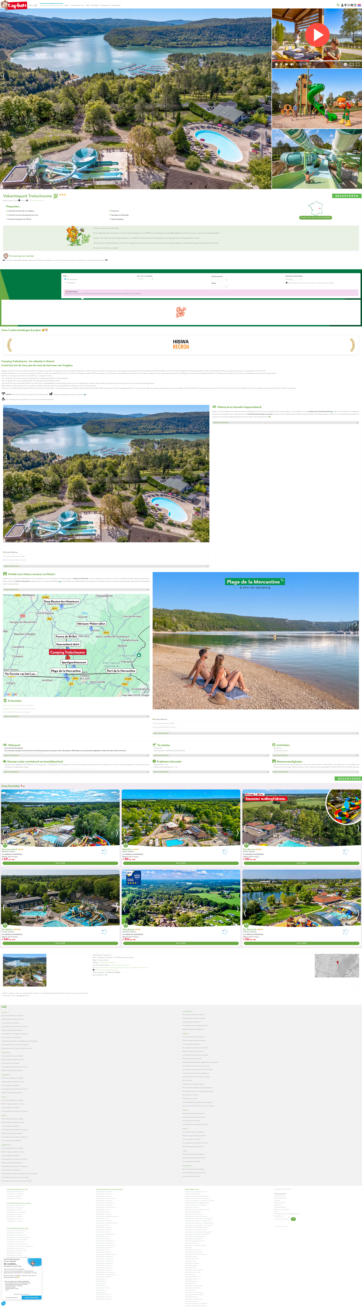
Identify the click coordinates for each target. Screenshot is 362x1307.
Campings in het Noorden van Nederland (196, 1303)
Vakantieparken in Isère (102, 1236)
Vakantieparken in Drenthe (14, 1210)
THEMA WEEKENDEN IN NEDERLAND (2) (197, 1203)
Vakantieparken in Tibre (102, 1288)
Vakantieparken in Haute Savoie (104, 1234)
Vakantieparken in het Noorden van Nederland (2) (198, 1218)
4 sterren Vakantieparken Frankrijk (194, 1241)
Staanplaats (71, 283)
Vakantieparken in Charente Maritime (106, 1223)
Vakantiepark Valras (190, 1261)
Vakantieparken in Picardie (14, 1253)
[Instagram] (348, 5)
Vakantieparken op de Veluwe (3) (194, 1238)
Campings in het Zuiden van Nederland (195, 1305)
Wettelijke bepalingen (280, 1207)
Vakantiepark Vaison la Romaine (194, 1270)
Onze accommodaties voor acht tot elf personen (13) (199, 1200)
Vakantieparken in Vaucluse (103, 1227)
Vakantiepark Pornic (190, 1267)
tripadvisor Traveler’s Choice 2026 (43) (196, 1205)
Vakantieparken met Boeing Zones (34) (195, 1229)
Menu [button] (31, 5)
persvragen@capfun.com (292, 1213)
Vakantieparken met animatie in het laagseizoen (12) (199, 1223)
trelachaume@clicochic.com (119, 965)
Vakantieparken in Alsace (14, 1255)
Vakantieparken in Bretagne (14, 1232)
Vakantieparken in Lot (102, 1218)
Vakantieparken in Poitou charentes (16, 1244)
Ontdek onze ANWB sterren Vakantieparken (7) (198, 1198)
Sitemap (276, 1211)
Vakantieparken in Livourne (103, 1299)
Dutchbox (95, 5)
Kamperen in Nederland (110, 5)
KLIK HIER (60, 863)
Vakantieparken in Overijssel (14, 1207)
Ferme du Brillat (8, 712)
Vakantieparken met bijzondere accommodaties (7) (199, 1225)
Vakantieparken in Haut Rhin (103, 1261)
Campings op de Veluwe (191, 1301)
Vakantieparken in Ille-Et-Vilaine (104, 1203)
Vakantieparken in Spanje (14, 1196)
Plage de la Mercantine (11, 709)
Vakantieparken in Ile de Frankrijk (16, 1235)
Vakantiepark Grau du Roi (192, 1258)
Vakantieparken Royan (191, 1256)
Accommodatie (72, 279)
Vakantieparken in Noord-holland (16, 1212)
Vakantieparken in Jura (102, 1250)
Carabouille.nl (278, 1205)
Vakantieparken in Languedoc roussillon (18, 1237)
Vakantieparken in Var (102, 1225)
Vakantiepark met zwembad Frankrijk (195, 1245)
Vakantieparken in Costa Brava (104, 1243)
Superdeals (277, 1200)
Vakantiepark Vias (190, 1274)
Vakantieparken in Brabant (14, 1214)
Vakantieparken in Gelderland (15, 1205)
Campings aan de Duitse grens (193, 1299)
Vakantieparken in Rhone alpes (15, 1248)
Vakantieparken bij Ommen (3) (193, 1214)
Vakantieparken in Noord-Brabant (105, 1274)
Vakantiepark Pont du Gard (192, 1272)
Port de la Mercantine (10, 705)
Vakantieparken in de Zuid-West (193, 1252)
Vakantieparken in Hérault (103, 1214)
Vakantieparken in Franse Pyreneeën (17, 1239)
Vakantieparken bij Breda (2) (193, 1211)
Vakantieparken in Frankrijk (14, 1194)
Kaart (66, 5)
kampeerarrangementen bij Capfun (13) (196, 1191)
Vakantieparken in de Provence (193, 1250)
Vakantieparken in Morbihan (103, 1205)
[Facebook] (352, 5)
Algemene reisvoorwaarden (281, 1209)
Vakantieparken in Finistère (103, 1200)
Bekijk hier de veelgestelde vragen (106, 970)
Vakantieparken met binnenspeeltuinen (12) (196, 1227)
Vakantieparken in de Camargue (194, 1285)
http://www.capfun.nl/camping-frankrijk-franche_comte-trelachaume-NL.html (122, 967)
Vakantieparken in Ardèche (103, 1229)
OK (293, 1219)
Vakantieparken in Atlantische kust (16, 1230)
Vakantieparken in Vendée (103, 1220)
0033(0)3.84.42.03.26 (36, 200)
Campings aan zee (190, 1290)
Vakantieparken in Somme (103, 1252)
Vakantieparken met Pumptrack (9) (194, 1236)
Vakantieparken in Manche (103, 1265)
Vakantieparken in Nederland (15, 1191)
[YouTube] (355, 5)
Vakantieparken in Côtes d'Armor (105, 1241)
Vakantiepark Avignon (191, 1265)
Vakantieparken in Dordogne (104, 1191)
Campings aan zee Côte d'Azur (193, 1292)
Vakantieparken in (101, 1279)
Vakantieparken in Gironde (103, 1194)
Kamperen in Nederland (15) (192, 1194)
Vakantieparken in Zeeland (14, 1216)
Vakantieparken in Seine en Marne (105, 1207)
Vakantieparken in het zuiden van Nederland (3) (198, 1220)
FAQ (87, 5)
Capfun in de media (279, 1202)
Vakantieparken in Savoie (103, 1238)
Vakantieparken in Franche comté (16, 1250)
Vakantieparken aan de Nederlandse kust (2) (197, 1209)
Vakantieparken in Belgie (13, 1198)
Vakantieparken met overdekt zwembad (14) (197, 1234)
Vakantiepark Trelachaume (51, 5)
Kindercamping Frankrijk (192, 1243)
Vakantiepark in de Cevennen (193, 1288)
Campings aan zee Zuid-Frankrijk (194, 1294)
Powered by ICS (278, 1216)
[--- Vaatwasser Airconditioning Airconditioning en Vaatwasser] (219, 287)
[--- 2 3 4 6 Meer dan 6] (219, 280)
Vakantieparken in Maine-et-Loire (105, 1245)
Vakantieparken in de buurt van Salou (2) (196, 1216)
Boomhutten (188, 1247)
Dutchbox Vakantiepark (280, 1198)
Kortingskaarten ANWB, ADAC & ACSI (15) (196, 1196)
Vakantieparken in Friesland (14, 1221)
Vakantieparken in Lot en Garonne (105, 1198)
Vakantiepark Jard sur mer (192, 1279)
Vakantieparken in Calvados (103, 1247)
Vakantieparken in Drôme (103, 1232)
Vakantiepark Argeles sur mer (193, 1276)
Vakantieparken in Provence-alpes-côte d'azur (19, 1246)
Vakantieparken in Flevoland (14, 1219)
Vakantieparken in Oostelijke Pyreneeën (107, 1216)
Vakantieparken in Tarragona (104, 1258)
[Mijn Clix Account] (342, 5)
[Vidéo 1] (317, 38)
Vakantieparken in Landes (103, 1196)
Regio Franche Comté (10, 200)
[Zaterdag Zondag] (293, 279)
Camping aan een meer (191, 1296)
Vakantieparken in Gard (102, 1211)
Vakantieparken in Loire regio (15, 1241)
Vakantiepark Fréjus (190, 1283)
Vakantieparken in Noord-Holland (105, 1272)
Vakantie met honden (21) (192, 1207)
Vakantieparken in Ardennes (103, 1256)
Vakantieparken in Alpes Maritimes (105, 1254)
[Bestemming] (345, 5)
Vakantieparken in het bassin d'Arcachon (196, 1254)
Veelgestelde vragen (279, 1196)
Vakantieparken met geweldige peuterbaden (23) (198, 1232)
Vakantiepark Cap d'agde (192, 1263)
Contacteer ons (77, 5)
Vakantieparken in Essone (103, 1294)
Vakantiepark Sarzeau (191, 1281)
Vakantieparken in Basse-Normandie (17, 1257)
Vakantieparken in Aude (102, 1209)
